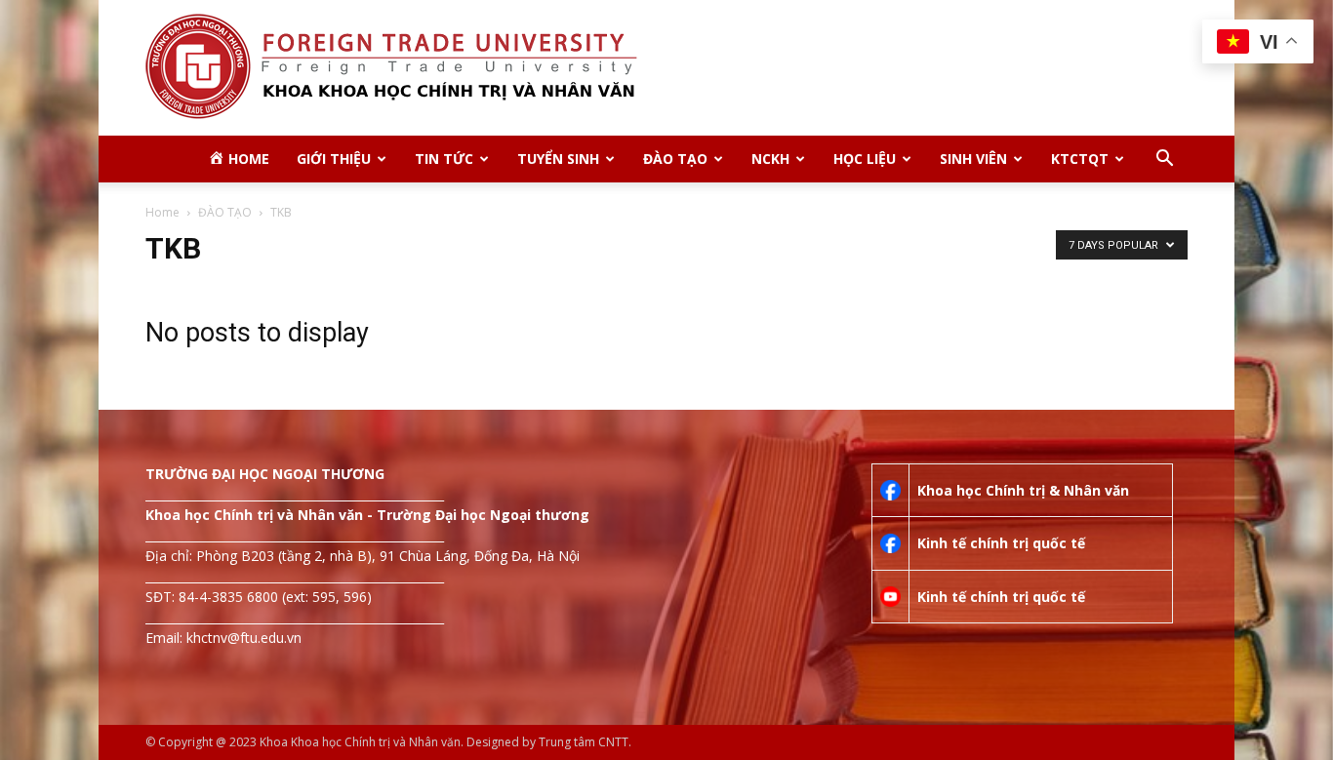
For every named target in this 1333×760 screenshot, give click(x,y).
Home (162, 212)
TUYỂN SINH (558, 158)
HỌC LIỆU (864, 158)
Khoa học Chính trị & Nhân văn (1023, 490)
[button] (1164, 160)
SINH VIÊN (973, 158)
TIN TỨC (444, 158)
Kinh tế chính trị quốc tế (1001, 543)
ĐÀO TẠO (675, 158)
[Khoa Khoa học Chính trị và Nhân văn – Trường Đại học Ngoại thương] (666, 68)
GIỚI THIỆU (334, 158)
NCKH (770, 158)
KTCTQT (1080, 158)
